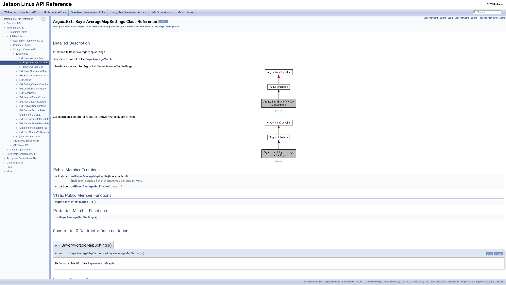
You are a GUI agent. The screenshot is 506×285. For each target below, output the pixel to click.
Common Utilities (22, 45)
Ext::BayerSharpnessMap (33, 71)
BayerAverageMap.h (98, 59)
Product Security (486, 281)
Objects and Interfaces (28, 136)
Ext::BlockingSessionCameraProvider (39, 75)
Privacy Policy (373, 281)
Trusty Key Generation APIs (127, 12)
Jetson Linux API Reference (18, 19)
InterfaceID (78, 201)
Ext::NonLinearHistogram (32, 101)
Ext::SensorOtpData (30, 114)
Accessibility (453, 281)
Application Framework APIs (28, 40)
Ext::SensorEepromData (32, 110)
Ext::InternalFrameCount (32, 97)
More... (140, 180)
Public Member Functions (434, 18)
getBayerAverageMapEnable (89, 186)
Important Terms (18, 32)
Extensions (22, 53)
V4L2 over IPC (21, 145)
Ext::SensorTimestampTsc (33, 127)
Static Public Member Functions (462, 18)
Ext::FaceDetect (27, 93)
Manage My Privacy (390, 281)
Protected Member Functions (492, 18)
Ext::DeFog (25, 80)
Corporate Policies (469, 281)
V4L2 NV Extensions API (26, 141)
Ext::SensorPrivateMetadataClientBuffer (40, 123)
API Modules (17, 36)
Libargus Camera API (24, 49)
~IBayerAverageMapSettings (76, 217)
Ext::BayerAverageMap (31, 58)
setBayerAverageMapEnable (89, 176)
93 (77, 263)
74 (75, 59)
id (92, 201)
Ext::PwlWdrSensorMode (32, 106)
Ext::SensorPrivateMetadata (34, 119)
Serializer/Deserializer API (87, 12)
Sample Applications (21, 149)
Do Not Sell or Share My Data (415, 281)
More (190, 12)
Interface (59, 52)
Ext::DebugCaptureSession (34, 84)
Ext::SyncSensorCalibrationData (36, 132)
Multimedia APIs (54, 12)
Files (180, 12)
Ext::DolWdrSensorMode (32, 88)
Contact (499, 281)
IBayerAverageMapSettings (37, 62)
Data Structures (160, 12)
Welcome (10, 12)
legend (279, 111)
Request (110, 26)
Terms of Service (438, 281)
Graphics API (28, 12)
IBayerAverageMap (33, 67)
